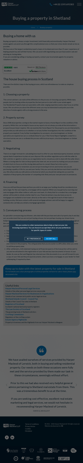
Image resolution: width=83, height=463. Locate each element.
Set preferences (34, 239)
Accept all (50, 239)
